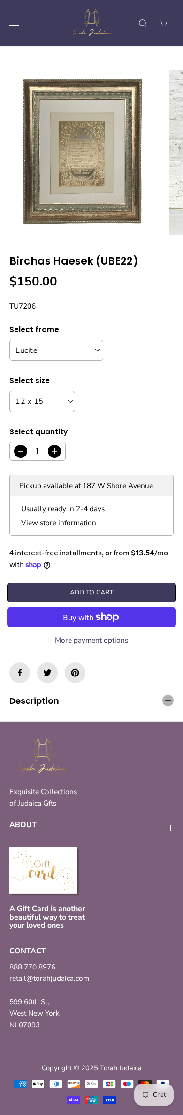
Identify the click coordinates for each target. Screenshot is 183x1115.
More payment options (91, 640)
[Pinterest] (75, 672)
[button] (12, 23)
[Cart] (163, 23)
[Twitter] (47, 672)
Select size (29, 380)
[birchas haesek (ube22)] (82, 152)
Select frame (34, 329)
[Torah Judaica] (91, 23)
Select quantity (38, 432)
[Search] (142, 23)
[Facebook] (19, 672)
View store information (58, 523)
